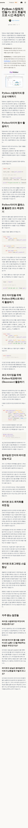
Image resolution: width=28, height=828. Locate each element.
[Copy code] (24, 168)
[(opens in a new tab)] (14, 79)
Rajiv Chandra (15, 20)
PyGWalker (7, 61)
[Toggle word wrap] (21, 168)
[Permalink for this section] (17, 96)
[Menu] (25, 2)
